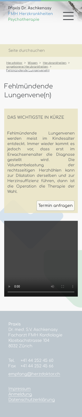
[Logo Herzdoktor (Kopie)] (30, 20)
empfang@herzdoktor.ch (34, 374)
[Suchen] (71, 50)
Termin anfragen (55, 205)
